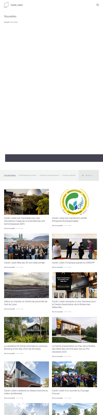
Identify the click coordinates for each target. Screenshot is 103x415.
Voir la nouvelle (9, 228)
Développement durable (27, 175)
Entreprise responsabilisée (49, 175)
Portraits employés (69, 175)
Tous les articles (10, 175)
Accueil (6, 22)
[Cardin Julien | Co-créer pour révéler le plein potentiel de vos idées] (13, 5)
